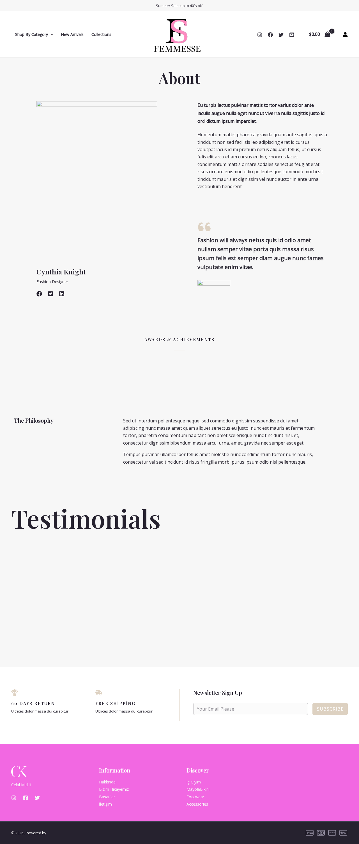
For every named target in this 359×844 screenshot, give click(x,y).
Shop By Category (31, 34)
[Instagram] (259, 34)
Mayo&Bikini (198, 789)
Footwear (195, 796)
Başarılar (107, 796)
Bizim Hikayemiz (114, 789)
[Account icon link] (345, 34)
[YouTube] (291, 34)
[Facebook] (270, 34)
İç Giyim (194, 782)
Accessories (197, 804)
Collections (101, 34)
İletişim (105, 804)
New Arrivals (72, 34)
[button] (50, 34)
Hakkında (107, 782)
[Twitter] (281, 34)
